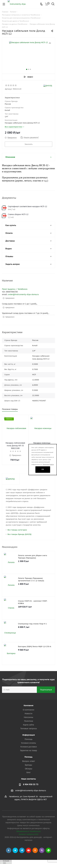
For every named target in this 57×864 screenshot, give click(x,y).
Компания (28, 705)
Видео (30, 77)
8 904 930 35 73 (30, 784)
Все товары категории (17, 530)
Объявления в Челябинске (28, 831)
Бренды (28, 765)
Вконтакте (8, 850)
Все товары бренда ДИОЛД (19, 534)
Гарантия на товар (28, 750)
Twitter (15, 850)
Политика (28, 721)
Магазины (28, 717)
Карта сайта (28, 725)
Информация (28, 735)
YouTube (28, 850)
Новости (28, 713)
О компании (28, 710)
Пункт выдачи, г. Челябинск (14, 289)
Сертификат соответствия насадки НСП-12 (27, 206)
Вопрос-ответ (28, 761)
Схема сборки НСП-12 (18, 214)
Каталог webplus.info (28, 834)
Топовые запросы (28, 728)
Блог (29, 772)
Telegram (22, 850)
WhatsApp (48, 850)
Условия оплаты (28, 743)
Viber (41, 850)
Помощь (28, 739)
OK (42, 469)
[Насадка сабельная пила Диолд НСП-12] (28, 54)
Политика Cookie (48, 464)
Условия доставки (28, 747)
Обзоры (28, 768)
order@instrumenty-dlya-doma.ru (23, 294)
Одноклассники (35, 850)
